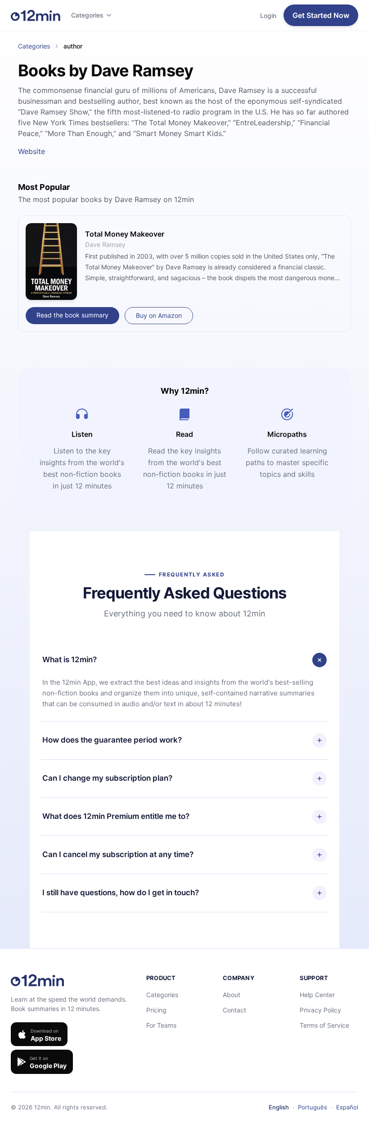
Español (347, 1107)
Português (312, 1107)
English (279, 1107)
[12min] (35, 15)
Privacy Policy (320, 1010)
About (231, 994)
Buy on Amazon (159, 315)
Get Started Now (320, 15)
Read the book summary (72, 315)
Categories (87, 15)
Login (268, 15)
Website (31, 151)
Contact (234, 1010)
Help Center (317, 994)
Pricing (156, 1010)
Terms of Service (324, 1025)
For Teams (161, 1025)
